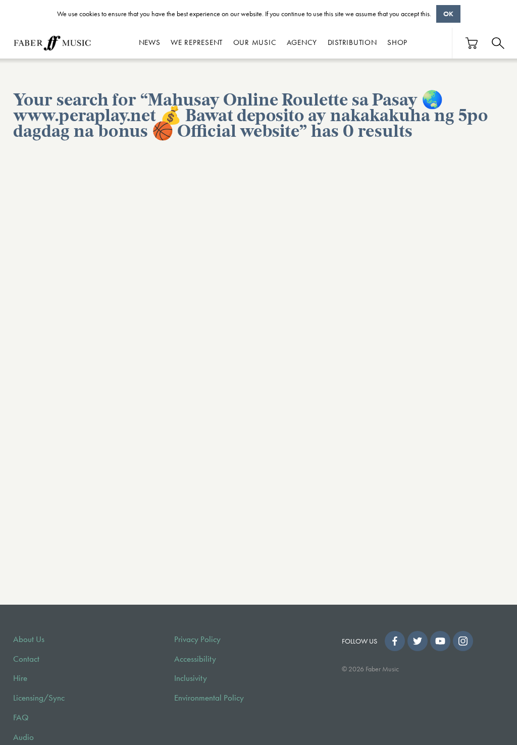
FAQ (21, 717)
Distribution (352, 42)
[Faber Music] (52, 43)
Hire (20, 678)
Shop (397, 42)
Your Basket (472, 43)
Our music (255, 42)
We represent (197, 42)
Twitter (417, 641)
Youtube (440, 641)
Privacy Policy (197, 639)
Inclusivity (190, 678)
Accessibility (195, 659)
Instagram (463, 641)
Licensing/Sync (39, 698)
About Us (28, 639)
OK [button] (448, 13)
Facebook (395, 641)
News (150, 42)
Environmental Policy (209, 698)
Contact (26, 659)
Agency (302, 42)
